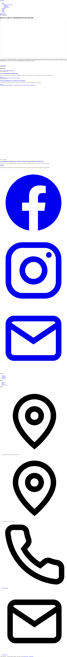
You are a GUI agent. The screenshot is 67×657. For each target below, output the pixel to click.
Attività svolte (6, 6)
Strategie (3, 9)
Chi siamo (3, 3)
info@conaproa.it (4, 654)
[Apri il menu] (0, 1)
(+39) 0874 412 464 (5, 588)
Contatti (3, 11)
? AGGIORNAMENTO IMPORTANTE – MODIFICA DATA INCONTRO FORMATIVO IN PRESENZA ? (22, 161)
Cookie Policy (31, 656)
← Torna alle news (3, 65)
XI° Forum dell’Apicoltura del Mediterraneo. (9, 73)
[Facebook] (33, 236)
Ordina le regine (2, 13)
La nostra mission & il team (8, 4)
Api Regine (4, 8)
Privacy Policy (26, 656)
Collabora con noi (6, 7)
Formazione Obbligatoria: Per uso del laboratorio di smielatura (13, 80)
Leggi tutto (1, 84)
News (3, 10)
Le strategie (4, 377)
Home (1, 14)
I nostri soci (6, 5)
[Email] (33, 371)
